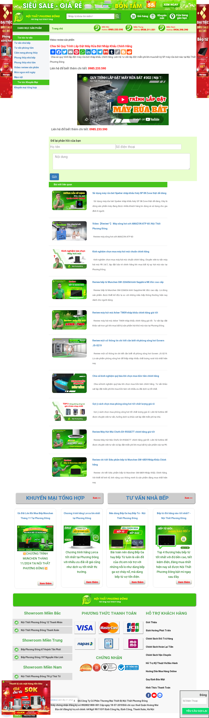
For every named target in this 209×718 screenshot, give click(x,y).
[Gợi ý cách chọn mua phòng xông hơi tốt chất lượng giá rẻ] (69, 411)
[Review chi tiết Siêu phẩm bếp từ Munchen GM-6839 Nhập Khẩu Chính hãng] (69, 466)
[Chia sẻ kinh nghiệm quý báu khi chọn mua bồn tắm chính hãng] (69, 383)
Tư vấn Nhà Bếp (147, 498)
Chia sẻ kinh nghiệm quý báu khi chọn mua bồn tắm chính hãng (125, 376)
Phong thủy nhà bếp (24, 57)
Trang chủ (57, 28)
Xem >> (97, 498)
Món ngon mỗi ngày (24, 72)
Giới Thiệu (151, 622)
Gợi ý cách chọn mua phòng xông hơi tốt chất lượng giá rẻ (123, 404)
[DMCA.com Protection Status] (25, 715)
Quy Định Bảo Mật (155, 679)
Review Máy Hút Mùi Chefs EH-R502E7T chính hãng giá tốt (123, 432)
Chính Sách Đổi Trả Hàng (159, 638)
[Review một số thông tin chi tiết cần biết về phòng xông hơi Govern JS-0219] (69, 347)
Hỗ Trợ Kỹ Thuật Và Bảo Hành (162, 663)
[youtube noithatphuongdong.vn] (154, 697)
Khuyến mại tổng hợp (25, 87)
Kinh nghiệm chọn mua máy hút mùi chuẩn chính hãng (120, 251)
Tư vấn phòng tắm (24, 48)
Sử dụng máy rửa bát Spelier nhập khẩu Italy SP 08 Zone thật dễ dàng (129, 193)
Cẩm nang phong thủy (26, 52)
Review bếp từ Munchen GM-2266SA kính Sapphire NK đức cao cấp (127, 282)
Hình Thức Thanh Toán (158, 687)
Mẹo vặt (18, 77)
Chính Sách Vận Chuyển (158, 655)
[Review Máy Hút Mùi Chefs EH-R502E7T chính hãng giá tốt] (69, 439)
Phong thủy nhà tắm (25, 62)
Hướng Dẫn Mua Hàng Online (161, 671)
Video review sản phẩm (26, 67)
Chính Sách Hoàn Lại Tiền (159, 647)
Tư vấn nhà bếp (22, 43)
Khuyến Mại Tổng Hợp (55, 498)
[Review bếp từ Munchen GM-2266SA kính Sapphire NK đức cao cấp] (69, 289)
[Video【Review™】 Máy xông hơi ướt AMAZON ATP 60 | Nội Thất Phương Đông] (69, 230)
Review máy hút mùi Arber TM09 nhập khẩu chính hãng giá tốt (125, 312)
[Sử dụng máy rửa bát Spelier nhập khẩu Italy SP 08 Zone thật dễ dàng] (69, 200)
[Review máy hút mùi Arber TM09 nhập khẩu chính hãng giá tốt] (69, 319)
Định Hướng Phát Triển (158, 630)
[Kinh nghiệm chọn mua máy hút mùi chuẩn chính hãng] (69, 258)
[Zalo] (159, 697)
